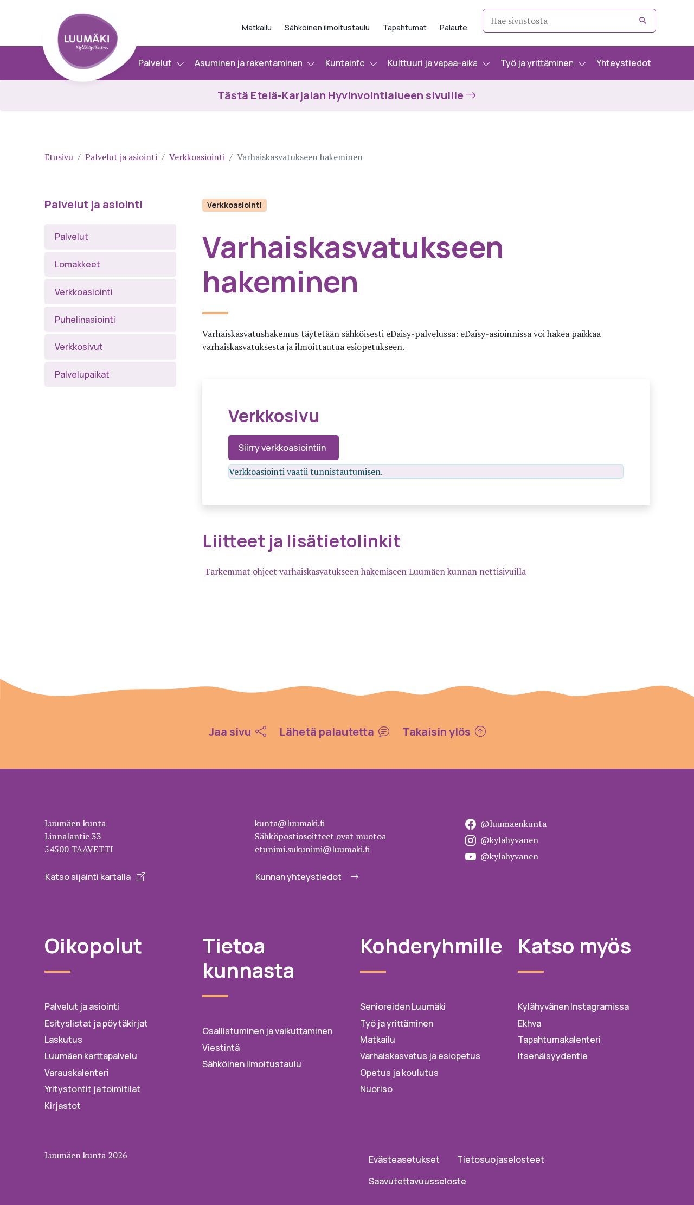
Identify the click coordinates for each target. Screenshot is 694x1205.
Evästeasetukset (404, 1159)
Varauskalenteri (76, 1073)
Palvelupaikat (82, 374)
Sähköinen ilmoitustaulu (327, 27)
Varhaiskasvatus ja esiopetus (420, 1056)
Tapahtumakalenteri (559, 1039)
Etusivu (58, 157)
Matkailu (257, 27)
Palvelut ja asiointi (121, 157)
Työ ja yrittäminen (396, 1023)
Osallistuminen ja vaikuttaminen (267, 1031)
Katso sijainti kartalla (88, 877)
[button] (161, 63)
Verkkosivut (79, 347)
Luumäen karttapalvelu (90, 1056)
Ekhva (529, 1023)
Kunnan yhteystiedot (298, 877)
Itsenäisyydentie (553, 1056)
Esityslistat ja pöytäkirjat (96, 1023)
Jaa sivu (231, 731)
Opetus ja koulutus (399, 1073)
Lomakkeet (77, 264)
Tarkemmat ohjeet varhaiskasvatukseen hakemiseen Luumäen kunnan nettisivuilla (365, 571)
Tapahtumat (405, 27)
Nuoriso (376, 1089)
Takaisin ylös (437, 731)
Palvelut (71, 237)
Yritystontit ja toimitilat (92, 1089)
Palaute (453, 27)
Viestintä (221, 1048)
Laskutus (63, 1039)
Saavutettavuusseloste (417, 1181)
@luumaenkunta (513, 824)
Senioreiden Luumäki (403, 1006)
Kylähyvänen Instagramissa (573, 1006)
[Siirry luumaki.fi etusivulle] (89, 46)
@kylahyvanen (509, 840)
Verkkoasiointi (197, 157)
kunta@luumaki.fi (290, 823)
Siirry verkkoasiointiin (282, 448)
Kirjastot (62, 1106)
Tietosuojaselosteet (500, 1159)
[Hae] (643, 20)
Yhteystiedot (623, 63)
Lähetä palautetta (327, 731)
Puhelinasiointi (85, 320)
